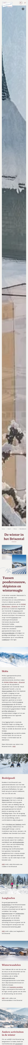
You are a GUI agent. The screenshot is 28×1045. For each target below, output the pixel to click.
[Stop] (23, 9)
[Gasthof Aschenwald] (7, 4)
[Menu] (25, 2)
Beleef (9, 529)
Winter (15, 529)
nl (21, 2)
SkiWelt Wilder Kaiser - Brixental (14, 682)
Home (3, 529)
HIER (14, 746)
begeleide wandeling (16, 987)
